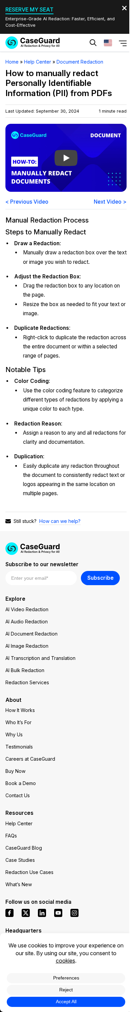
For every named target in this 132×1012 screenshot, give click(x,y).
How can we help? (60, 521)
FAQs (11, 835)
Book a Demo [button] (96, 63)
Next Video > (110, 202)
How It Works (20, 710)
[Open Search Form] (93, 42)
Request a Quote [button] (40, 63)
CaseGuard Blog (23, 848)
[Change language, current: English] (108, 43)
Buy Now (15, 771)
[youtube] (58, 913)
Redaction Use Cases (29, 872)
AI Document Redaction (31, 634)
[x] (26, 913)
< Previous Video (26, 202)
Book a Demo (20, 783)
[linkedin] (42, 913)
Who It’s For (18, 722)
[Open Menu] (123, 43)
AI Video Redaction (26, 609)
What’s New (18, 884)
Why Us (14, 734)
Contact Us (17, 795)
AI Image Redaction (26, 646)
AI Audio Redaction (26, 621)
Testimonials (19, 747)
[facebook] (9, 913)
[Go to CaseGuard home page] (32, 42)
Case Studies (20, 860)
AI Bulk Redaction (24, 670)
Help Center (18, 823)
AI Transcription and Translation (40, 658)
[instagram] (74, 913)
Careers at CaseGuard (30, 759)
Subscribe (100, 578)
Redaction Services (27, 682)
